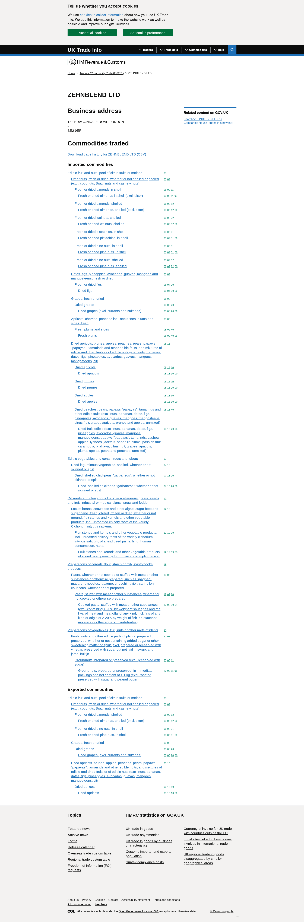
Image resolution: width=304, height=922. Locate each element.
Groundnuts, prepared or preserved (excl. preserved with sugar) (117, 662)
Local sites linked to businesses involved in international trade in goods (208, 843)
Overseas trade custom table (89, 853)
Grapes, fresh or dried (87, 298)
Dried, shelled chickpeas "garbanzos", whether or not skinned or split (115, 477)
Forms (72, 841)
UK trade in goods (139, 829)
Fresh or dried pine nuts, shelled (99, 260)
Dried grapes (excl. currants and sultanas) (109, 311)
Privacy (86, 899)
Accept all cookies (92, 33)
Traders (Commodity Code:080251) (102, 73)
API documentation (79, 904)
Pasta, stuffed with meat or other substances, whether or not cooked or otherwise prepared (117, 596)
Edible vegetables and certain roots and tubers (103, 458)
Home (71, 73)
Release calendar (81, 847)
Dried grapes (84, 305)
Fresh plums (87, 335)
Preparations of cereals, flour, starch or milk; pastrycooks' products (110, 566)
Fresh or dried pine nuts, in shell (99, 246)
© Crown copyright (221, 911)
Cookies (100, 899)
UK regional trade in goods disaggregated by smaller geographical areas (204, 858)
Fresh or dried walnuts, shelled (98, 218)
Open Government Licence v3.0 (138, 911)
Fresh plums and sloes (92, 329)
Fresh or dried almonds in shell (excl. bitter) (110, 196)
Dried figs (85, 291)
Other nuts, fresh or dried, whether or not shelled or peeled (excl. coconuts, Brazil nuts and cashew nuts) (115, 181)
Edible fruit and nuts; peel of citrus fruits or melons (105, 173)
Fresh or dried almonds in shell (98, 189)
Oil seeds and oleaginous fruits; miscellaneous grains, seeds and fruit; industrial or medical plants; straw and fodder (113, 500)
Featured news (79, 829)
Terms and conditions (166, 899)
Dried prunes (84, 381)
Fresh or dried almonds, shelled (98, 203)
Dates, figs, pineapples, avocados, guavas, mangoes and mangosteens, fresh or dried (114, 276)
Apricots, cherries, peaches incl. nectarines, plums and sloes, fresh (112, 321)
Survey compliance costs (145, 862)
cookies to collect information (102, 15)
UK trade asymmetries (142, 835)
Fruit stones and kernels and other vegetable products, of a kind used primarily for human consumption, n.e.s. (119, 554)
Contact (113, 899)
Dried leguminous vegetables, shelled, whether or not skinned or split (111, 467)
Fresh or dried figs (88, 284)
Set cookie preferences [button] (147, 33)
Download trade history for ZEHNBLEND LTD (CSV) (107, 154)
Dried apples (84, 395)
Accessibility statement (135, 899)
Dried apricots (85, 367)
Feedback (101, 904)
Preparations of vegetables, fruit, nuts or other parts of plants (113, 630)
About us (73, 899)
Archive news (78, 835)
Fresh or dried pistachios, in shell (99, 232)
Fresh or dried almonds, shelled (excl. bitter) (111, 210)
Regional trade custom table (89, 859)
